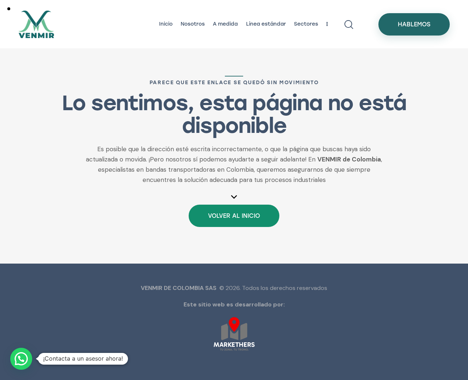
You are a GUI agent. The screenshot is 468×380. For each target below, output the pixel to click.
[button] (21, 359)
